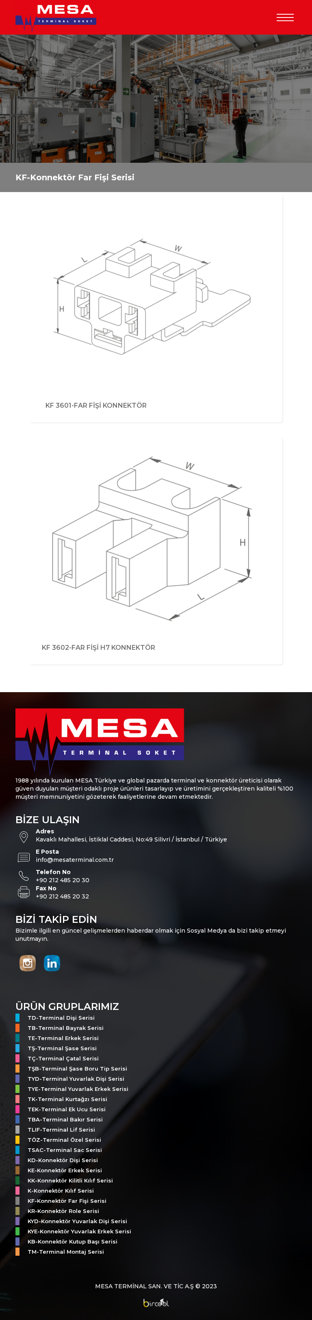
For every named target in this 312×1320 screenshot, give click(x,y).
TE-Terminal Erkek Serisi (63, 1038)
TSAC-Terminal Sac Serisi (65, 1150)
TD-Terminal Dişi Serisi (61, 1017)
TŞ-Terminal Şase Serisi (62, 1048)
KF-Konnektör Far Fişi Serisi (67, 1201)
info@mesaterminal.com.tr (75, 859)
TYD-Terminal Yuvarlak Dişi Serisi (76, 1078)
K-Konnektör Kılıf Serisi (61, 1190)
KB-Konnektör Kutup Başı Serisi (72, 1241)
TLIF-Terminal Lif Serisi (61, 1129)
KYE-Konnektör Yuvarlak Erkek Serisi (79, 1231)
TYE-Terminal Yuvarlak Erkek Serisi (78, 1089)
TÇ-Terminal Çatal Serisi (63, 1058)
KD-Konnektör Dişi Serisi (63, 1160)
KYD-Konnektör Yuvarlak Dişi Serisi (77, 1221)
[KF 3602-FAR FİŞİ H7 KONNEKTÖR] (156, 674)
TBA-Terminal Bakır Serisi (65, 1119)
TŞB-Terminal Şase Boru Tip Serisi (77, 1068)
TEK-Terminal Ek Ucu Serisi (67, 1109)
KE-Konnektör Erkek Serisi (65, 1170)
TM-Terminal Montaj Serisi (66, 1251)
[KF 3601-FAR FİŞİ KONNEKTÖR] (156, 432)
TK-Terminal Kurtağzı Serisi (67, 1099)
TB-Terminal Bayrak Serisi (66, 1028)
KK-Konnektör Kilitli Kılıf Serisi (70, 1180)
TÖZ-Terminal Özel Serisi (64, 1139)
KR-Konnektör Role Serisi (63, 1211)
